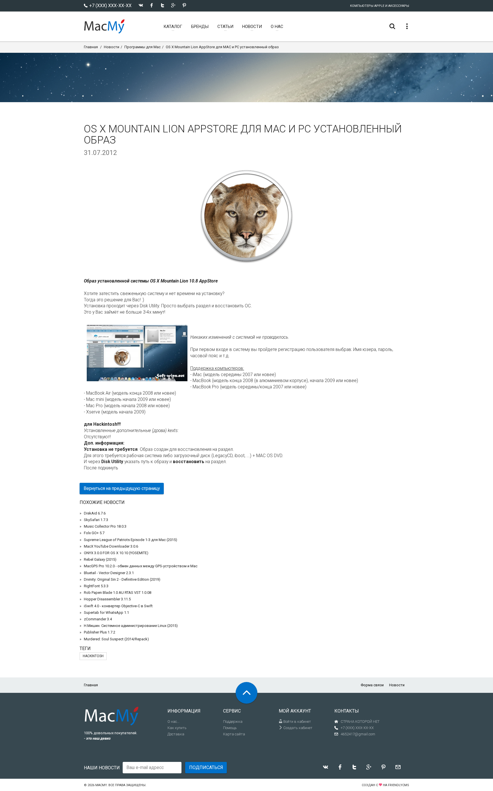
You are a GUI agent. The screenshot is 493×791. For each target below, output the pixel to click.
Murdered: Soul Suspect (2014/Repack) (116, 639)
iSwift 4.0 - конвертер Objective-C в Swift (118, 606)
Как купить (177, 728)
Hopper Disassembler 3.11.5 (107, 599)
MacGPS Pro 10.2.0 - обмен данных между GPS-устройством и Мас (140, 566)
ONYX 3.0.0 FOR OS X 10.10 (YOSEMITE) (116, 553)
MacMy (101, 785)
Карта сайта (234, 734)
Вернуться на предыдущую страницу (122, 488)
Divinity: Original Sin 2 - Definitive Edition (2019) (122, 579)
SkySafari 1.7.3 (96, 520)
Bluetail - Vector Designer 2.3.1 (109, 573)
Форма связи (372, 685)
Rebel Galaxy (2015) (100, 559)
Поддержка (233, 721)
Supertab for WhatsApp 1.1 (106, 612)
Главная (91, 47)
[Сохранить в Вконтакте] (141, 5)
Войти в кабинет (296, 721)
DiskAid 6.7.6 (95, 513)
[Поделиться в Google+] (173, 5)
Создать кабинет (297, 728)
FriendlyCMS (398, 785)
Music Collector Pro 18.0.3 (105, 526)
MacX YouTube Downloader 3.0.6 (111, 546)
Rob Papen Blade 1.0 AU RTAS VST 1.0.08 (117, 592)
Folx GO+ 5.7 (94, 533)
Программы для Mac (142, 47)
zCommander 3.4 (98, 619)
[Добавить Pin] (184, 5)
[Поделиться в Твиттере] (162, 5)
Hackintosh (93, 656)
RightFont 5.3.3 (96, 586)
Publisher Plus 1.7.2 (99, 632)
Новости (111, 47)
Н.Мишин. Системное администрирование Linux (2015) (131, 625)
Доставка (175, 734)
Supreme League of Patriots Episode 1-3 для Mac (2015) (130, 540)
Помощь (230, 728)
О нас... (173, 721)
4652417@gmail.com (358, 734)
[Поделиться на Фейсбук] (151, 5)
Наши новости (102, 767)
